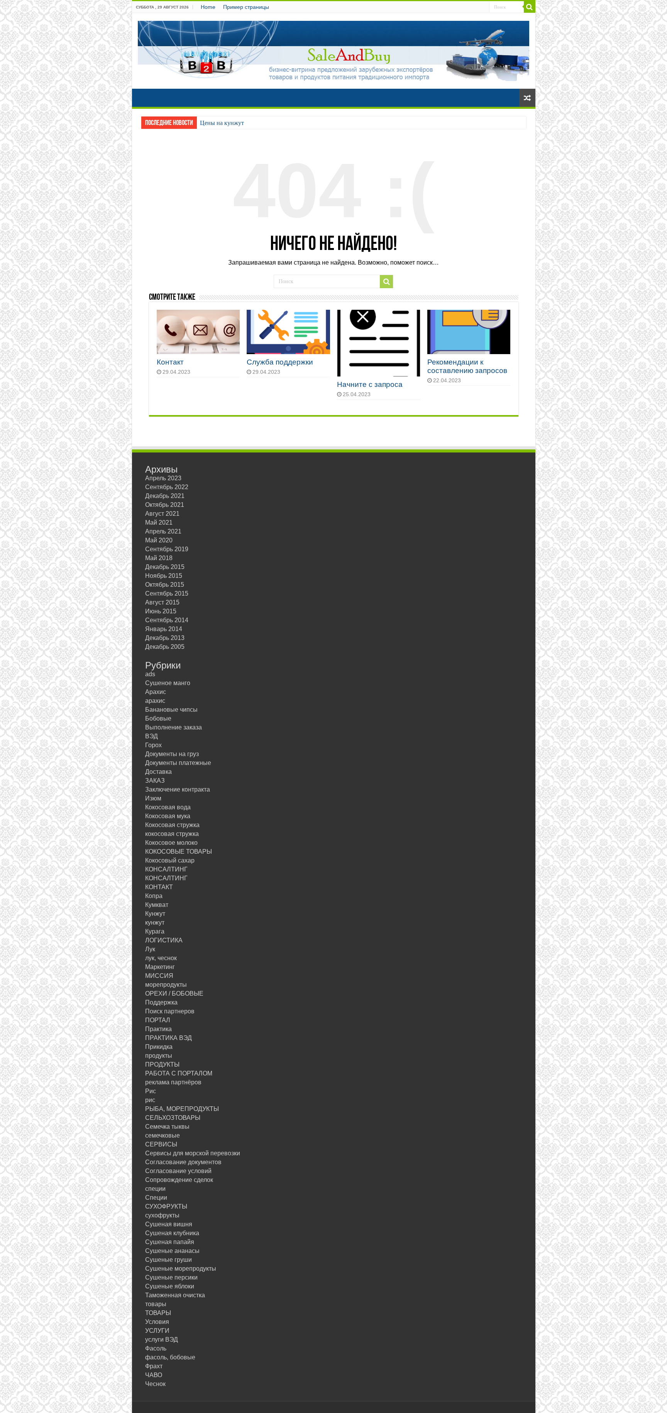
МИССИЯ (159, 975)
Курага (154, 931)
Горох (153, 745)
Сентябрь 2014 (166, 620)
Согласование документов (183, 1162)
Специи (156, 1197)
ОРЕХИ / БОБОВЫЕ (174, 993)
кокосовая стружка (172, 834)
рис (150, 1100)
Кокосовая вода (168, 807)
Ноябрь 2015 (163, 575)
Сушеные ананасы (172, 1251)
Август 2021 (162, 513)
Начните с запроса (370, 384)
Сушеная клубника (172, 1233)
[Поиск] (529, 7)
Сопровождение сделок (179, 1180)
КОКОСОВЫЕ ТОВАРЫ (178, 851)
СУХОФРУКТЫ (166, 1206)
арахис (155, 700)
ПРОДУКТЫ (162, 1064)
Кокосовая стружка (172, 825)
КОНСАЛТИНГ (166, 869)
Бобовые (158, 718)
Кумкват (156, 904)
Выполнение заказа (173, 727)
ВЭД (151, 736)
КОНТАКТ (159, 887)
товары (155, 1304)
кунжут (154, 922)
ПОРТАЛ (157, 1020)
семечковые (162, 1135)
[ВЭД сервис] (334, 49)
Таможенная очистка (175, 1295)
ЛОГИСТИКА (164, 940)
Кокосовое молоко (171, 842)
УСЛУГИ (157, 1330)
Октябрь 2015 (164, 584)
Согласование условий (178, 1171)
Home (208, 7)
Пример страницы (246, 7)
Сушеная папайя (169, 1242)
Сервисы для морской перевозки (192, 1153)
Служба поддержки (280, 362)
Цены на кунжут (222, 123)
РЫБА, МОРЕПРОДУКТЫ (182, 1109)
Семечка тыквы (167, 1126)
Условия (157, 1321)
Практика (158, 1029)
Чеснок (155, 1384)
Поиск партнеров (170, 1011)
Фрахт (154, 1366)
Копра (154, 896)
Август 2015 (162, 602)
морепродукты (166, 984)
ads (150, 674)
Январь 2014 (163, 629)
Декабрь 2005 (165, 646)
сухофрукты (162, 1215)
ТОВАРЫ (158, 1313)
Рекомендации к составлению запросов (467, 366)
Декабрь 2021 (165, 496)
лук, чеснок (161, 958)
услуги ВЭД (161, 1339)
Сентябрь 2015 (166, 593)
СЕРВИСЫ (161, 1144)
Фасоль (155, 1348)
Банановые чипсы (171, 709)
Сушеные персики (171, 1277)
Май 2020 (159, 540)
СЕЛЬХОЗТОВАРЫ (172, 1117)
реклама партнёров (173, 1082)
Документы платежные (178, 763)
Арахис (155, 692)
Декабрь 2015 (165, 567)
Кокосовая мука (167, 816)
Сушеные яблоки (169, 1286)
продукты (158, 1055)
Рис (150, 1091)
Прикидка (159, 1046)
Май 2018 (159, 558)
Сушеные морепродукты (180, 1268)
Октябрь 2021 (164, 504)
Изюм (153, 798)
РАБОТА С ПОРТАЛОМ (178, 1073)
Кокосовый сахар (170, 860)
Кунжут (155, 913)
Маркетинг (160, 967)
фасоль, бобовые (170, 1357)
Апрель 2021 (163, 531)
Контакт (170, 362)
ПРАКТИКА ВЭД (168, 1038)
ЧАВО (153, 1375)
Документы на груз (172, 754)
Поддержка (161, 1002)
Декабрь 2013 (165, 638)
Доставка (158, 771)
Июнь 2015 (160, 611)
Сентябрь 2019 (166, 549)
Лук (150, 949)
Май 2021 (159, 522)
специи (155, 1188)
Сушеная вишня (168, 1224)
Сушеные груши (168, 1259)
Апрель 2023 (163, 478)
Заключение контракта (177, 789)
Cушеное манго (167, 683)
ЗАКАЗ (155, 780)
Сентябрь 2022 (166, 487)
